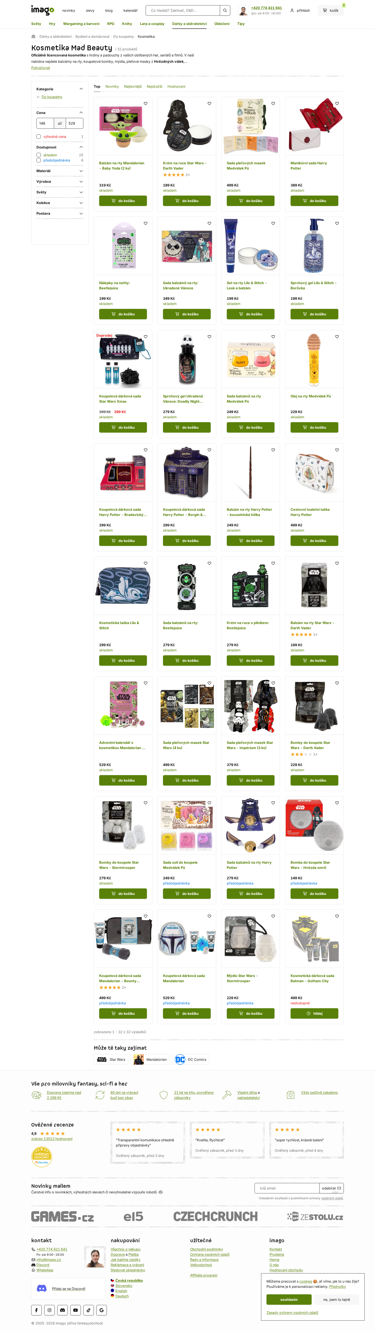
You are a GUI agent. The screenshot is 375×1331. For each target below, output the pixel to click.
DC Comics (197, 1059)
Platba (133, 1254)
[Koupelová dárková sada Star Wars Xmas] (123, 384)
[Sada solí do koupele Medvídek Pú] (187, 850)
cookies (305, 1281)
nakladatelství (248, 1097)
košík (337, 9)
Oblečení (221, 23)
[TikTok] (88, 1310)
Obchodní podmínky (206, 1249)
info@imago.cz (48, 1259)
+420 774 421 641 (266, 8)
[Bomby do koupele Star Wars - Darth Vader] (314, 734)
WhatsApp (44, 1270)
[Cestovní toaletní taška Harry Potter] (314, 497)
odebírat (329, 1188)
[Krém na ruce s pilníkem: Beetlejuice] (251, 614)
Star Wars (117, 1059)
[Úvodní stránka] (33, 36)
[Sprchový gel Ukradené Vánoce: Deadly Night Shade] (187, 384)
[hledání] (225, 10)
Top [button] (97, 86)
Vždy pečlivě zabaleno (319, 1092)
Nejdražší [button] (154, 86)
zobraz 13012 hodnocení (51, 1139)
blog (109, 10)
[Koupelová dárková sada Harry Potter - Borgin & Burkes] (187, 497)
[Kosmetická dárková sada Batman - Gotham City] (314, 967)
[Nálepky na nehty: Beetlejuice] (123, 271)
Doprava (118, 1254)
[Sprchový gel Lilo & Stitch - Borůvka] (314, 271)
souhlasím (289, 1299)
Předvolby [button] (337, 1286)
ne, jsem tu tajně (336, 1299)
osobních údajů (332, 1198)
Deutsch (122, 1296)
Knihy (127, 23)
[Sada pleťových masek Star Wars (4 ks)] (187, 734)
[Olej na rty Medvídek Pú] (314, 384)
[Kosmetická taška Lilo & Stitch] (123, 614)
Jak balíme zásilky (125, 1259)
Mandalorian (156, 1059)
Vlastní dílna (247, 1092)
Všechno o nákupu (125, 1249)
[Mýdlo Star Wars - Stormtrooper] (251, 967)
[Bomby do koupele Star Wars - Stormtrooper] (123, 850)
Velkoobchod (201, 1265)
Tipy (241, 23)
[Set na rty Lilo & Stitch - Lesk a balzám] (251, 271)
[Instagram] (49, 1310)
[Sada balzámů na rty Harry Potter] (251, 850)
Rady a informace (204, 1259)
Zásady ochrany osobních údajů (292, 1312)
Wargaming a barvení (81, 23)
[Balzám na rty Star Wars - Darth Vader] (314, 614)
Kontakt (276, 1249)
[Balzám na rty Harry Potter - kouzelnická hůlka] (251, 497)
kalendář (130, 10)
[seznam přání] (146, 103)
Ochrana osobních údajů (209, 1254)
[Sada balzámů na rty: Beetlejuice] (187, 614)
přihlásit (303, 10)
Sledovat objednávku (128, 1270)
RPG (110, 23)
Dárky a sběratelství (189, 23)
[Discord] (62, 1310)
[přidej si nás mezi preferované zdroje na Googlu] (101, 1310)
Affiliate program (203, 1275)
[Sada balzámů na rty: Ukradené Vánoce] (187, 271)
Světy (36, 23)
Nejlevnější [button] (133, 86)
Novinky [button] (112, 86)
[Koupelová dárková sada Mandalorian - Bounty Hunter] (123, 967)
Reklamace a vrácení (127, 1265)
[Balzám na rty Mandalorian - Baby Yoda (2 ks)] (123, 154)
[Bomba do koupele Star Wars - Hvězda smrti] (314, 850)
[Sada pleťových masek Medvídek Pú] (251, 154)
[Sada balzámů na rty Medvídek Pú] (251, 384)
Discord (42, 1265)
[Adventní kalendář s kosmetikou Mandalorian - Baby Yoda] (123, 734)
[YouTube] (75, 1310)
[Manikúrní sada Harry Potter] (314, 154)
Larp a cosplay (152, 23)
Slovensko (123, 1285)
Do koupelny (123, 36)
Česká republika (129, 1280)
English (121, 1291)
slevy (90, 10)
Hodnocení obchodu (286, 1270)
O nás (274, 1265)
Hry (52, 23)
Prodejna (277, 1254)
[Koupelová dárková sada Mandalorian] (187, 967)
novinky (68, 10)
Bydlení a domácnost (92, 36)
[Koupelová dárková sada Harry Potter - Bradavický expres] (123, 497)
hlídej (317, 1013)
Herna (274, 1259)
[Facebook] (36, 1310)
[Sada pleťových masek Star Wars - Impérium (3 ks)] (251, 734)
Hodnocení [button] (176, 86)
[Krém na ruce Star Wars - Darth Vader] (187, 154)
